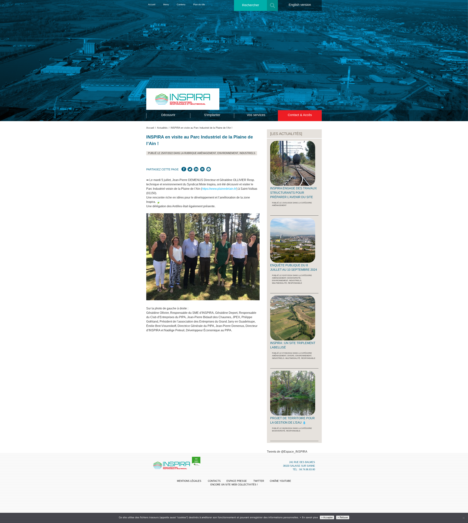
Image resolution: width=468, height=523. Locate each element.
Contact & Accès (300, 115)
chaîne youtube (280, 481)
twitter (258, 481)
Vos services (256, 115)
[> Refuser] (463, 518)
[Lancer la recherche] (272, 5)
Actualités (162, 127)
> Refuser (342, 517)
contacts (214, 481)
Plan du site (199, 4)
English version (300, 5)
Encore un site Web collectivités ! (234, 484)
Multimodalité (279, 283)
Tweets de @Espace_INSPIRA (287, 451)
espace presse (237, 481)
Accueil (151, 4)
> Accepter (327, 517)
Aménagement (206, 153)
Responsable (295, 283)
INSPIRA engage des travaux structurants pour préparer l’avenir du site (293, 193)
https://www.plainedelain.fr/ (219, 188)
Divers (290, 356)
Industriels (247, 153)
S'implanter (212, 115)
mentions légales (189, 481)
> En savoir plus (309, 517)
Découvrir (168, 115)
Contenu (181, 4)
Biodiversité (294, 278)
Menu (166, 4)
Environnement (227, 153)
